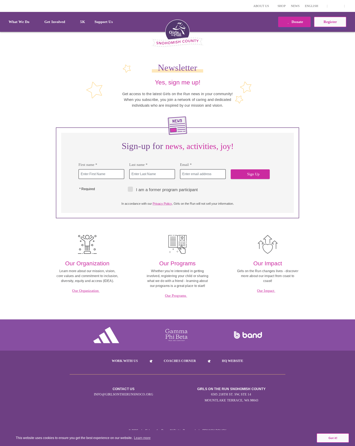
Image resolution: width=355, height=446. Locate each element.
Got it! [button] (332, 438)
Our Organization (86, 291)
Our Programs (176, 295)
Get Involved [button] (54, 22)
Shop (281, 6)
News (295, 6)
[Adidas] (106, 335)
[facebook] (339, 5)
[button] (350, 5)
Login (4, 6)
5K (82, 22)
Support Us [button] (104, 22)
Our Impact (266, 291)
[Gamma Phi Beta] (176, 335)
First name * (87, 165)
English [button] (312, 6)
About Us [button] (261, 6)
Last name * (138, 165)
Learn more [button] (142, 438)
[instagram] (332, 5)
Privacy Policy (162, 203)
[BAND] (248, 335)
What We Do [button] (19, 22)
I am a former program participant (167, 189)
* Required (87, 189)
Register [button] (330, 22)
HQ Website (232, 361)
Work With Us (125, 361)
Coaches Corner (180, 361)
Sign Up (253, 174)
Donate (296, 22)
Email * (186, 165)
